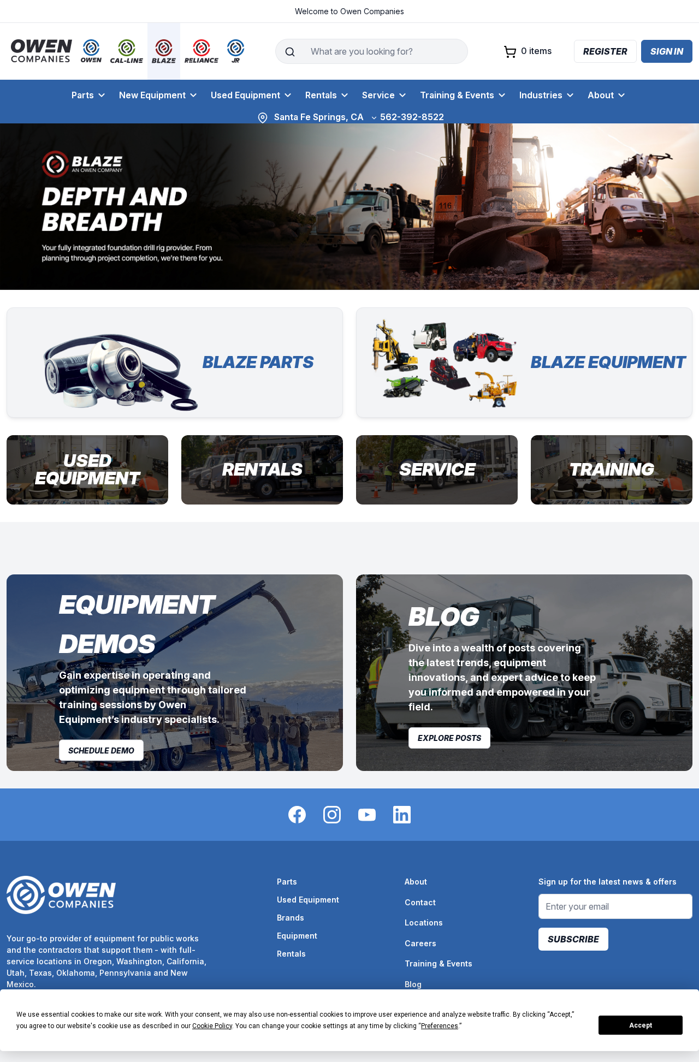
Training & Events (457, 95)
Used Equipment (245, 95)
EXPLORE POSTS (449, 738)
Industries (540, 95)
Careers (420, 943)
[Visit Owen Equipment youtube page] (367, 813)
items (536, 50)
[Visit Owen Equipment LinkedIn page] (402, 813)
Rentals (321, 95)
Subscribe (573, 939)
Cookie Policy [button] (212, 1026)
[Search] (289, 51)
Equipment (297, 935)
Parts (83, 95)
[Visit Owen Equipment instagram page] (332, 813)
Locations (424, 922)
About (601, 95)
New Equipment (152, 95)
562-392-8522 (412, 116)
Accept (640, 1025)
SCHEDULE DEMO (101, 750)
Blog (413, 984)
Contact (420, 902)
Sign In (666, 51)
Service (378, 95)
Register (605, 51)
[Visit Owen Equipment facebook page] (297, 813)
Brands (290, 917)
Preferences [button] (439, 1026)
